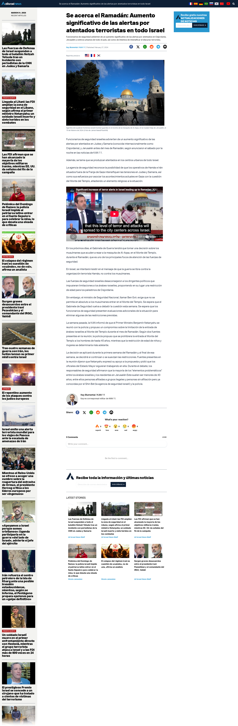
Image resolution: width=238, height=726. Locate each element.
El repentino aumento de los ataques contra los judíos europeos (17, 395)
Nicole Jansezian (75, 579)
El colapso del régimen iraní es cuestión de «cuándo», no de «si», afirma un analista (17, 265)
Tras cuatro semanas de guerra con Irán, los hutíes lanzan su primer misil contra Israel (18, 352)
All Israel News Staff (76, 537)
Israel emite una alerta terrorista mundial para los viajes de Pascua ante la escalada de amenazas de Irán (18, 435)
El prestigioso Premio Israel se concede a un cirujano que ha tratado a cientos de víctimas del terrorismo (18, 693)
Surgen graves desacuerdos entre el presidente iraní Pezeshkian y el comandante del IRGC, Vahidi (17, 308)
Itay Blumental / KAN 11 (75, 47)
